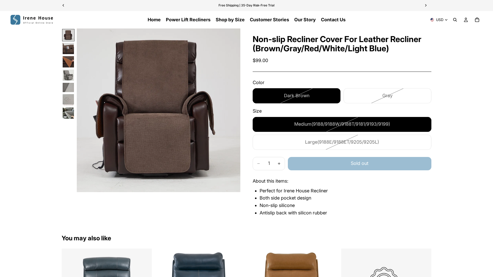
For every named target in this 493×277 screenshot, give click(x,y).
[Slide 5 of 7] (68, 87)
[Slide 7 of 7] (68, 113)
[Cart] (477, 19)
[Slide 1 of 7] (68, 35)
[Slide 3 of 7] (68, 61)
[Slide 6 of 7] (68, 99)
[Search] (455, 19)
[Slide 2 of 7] (68, 48)
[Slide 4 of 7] (68, 75)
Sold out (359, 163)
